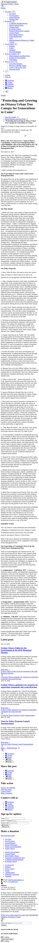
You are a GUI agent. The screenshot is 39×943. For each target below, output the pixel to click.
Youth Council (10, 848)
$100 (5, 836)
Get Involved (9, 865)
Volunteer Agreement (12, 874)
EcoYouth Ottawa (11, 861)
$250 (9, 836)
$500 (13, 836)
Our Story (8, 839)
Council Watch (10, 854)
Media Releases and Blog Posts (15, 119)
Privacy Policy (10, 869)
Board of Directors (11, 845)
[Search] (2, 6)
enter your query (6, 923)
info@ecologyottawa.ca (16, 880)
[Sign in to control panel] (9, 915)
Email (6, 821)
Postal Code (5, 823)
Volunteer (8, 876)
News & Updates (11, 117)
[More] (13, 12)
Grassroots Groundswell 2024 (15, 858)
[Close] (2, 750)
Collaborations (10, 872)
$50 (2, 836)
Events (7, 871)
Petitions (8, 867)
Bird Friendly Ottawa (12, 856)
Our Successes (10, 841)
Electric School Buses (12, 852)
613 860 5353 (13, 882)
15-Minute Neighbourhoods (14, 860)
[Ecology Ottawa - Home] (10, 4)
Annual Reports (10, 843)
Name (3, 818)
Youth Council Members (13, 847)
